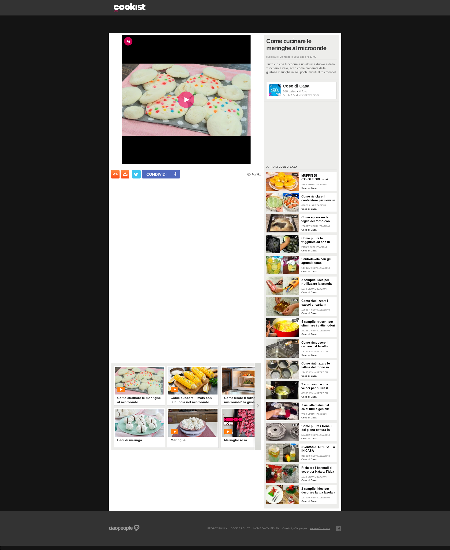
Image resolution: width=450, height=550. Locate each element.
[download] (125, 174)
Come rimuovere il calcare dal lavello (314, 344)
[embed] (115, 174)
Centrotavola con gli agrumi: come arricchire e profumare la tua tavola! (317, 261)
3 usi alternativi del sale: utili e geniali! (315, 407)
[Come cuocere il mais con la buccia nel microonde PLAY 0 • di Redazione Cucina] (193, 380)
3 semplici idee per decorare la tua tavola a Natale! (318, 490)
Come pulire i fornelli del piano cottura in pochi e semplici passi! (318, 428)
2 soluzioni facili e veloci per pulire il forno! (314, 386)
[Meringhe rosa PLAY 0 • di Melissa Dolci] (246, 423)
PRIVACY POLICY (217, 528)
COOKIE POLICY (240, 528)
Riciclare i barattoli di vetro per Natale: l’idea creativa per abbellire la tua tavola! (318, 470)
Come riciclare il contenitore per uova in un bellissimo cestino (318, 198)
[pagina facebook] (338, 528)
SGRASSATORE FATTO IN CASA (318, 448)
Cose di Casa (296, 86)
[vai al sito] (130, 10)
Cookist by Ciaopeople (294, 528)
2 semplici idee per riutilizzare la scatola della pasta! (316, 282)
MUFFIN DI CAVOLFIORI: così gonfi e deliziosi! (314, 177)
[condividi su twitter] (136, 174)
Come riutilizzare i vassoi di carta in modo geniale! (314, 303)
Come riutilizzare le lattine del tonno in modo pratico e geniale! (315, 365)
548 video (289, 91)
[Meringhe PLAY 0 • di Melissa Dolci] (193, 423)
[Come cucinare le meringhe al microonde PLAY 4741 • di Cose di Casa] (139, 380)
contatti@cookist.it (320, 528)
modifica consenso (266, 528)
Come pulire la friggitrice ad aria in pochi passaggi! (315, 240)
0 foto (303, 91)
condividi (156, 174)
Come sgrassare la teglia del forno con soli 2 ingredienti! (315, 219)
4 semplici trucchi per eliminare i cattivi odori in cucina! (318, 323)
